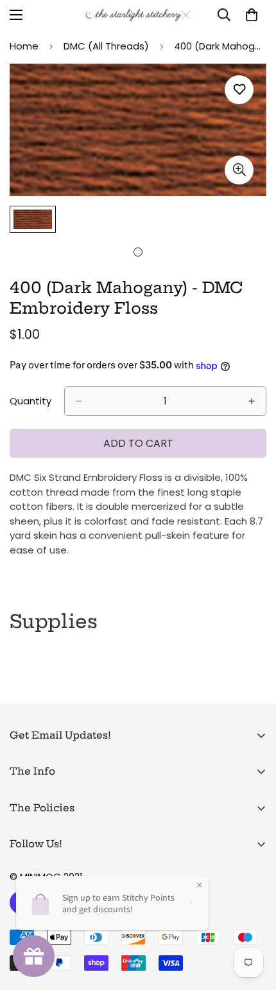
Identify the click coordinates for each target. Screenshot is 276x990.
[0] (251, 15)
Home (24, 46)
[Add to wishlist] (239, 89)
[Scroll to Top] (253, 922)
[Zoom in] (239, 170)
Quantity (30, 401)
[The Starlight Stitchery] (138, 15)
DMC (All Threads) (106, 46)
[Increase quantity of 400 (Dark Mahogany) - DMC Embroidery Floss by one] (251, 401)
